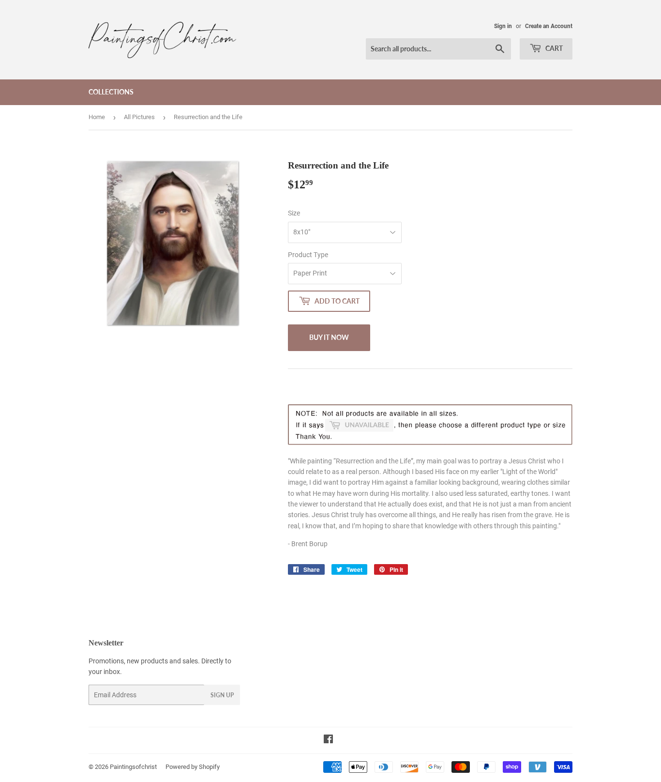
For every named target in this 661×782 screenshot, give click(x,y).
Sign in (503, 26)
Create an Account (548, 26)
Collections (111, 92)
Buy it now (329, 337)
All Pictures (139, 117)
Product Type (308, 255)
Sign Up (222, 695)
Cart (553, 48)
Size (294, 213)
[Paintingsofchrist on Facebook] (328, 740)
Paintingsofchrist (133, 766)
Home (97, 117)
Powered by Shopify (192, 766)
